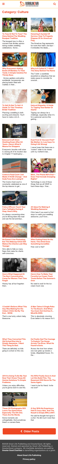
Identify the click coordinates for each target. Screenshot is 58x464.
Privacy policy (29, 459)
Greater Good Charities (12, 450)
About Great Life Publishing (29, 455)
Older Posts (31, 431)
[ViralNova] (29, 4)
